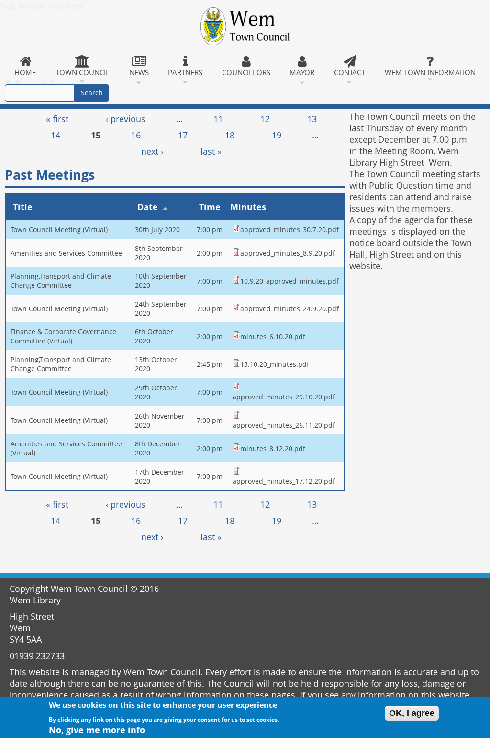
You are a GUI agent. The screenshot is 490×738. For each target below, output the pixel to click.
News (139, 72)
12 (265, 119)
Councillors (246, 72)
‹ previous (125, 119)
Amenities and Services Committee (66, 253)
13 (312, 119)
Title (23, 207)
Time (210, 207)
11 (218, 119)
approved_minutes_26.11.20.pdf (284, 425)
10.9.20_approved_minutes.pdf (289, 280)
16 (136, 135)
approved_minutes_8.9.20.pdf (287, 253)
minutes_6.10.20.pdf (272, 336)
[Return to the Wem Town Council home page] (245, 26)
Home (25, 72)
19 (276, 135)
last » (211, 151)
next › (152, 151)
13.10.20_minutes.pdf (274, 364)
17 (183, 135)
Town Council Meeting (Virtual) (59, 229)
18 (229, 135)
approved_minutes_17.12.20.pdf (284, 481)
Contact (349, 72)
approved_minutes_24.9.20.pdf (289, 308)
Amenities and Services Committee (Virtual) (66, 448)
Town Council (83, 72)
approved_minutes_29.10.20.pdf (284, 396)
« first (57, 119)
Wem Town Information (430, 72)
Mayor (302, 72)
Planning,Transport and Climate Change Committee (61, 281)
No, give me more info (97, 730)
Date (147, 207)
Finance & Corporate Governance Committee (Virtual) (63, 336)
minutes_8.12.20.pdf (272, 448)
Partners (185, 72)
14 (55, 135)
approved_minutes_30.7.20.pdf (289, 229)
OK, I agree (411, 713)
